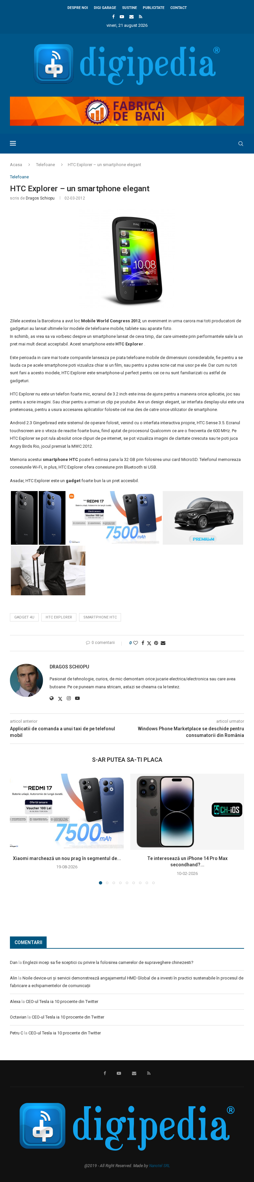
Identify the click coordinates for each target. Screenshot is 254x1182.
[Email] (131, 16)
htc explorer (59, 617)
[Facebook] (113, 16)
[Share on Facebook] (143, 643)
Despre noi (77, 8)
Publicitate (153, 8)
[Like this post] (135, 643)
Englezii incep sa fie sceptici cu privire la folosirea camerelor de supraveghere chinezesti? (108, 962)
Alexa (15, 1001)
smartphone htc (100, 617)
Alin (13, 978)
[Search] (240, 143)
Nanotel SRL (159, 1165)
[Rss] (140, 16)
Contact (178, 8)
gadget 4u (24, 617)
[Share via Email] (163, 643)
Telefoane (45, 164)
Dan (14, 962)
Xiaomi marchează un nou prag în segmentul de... (67, 858)
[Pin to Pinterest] (156, 643)
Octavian (18, 1017)
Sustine (129, 8)
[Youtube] (122, 16)
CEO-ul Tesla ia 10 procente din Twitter (62, 1001)
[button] (18, 829)
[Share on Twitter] (149, 643)
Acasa (16, 164)
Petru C (16, 1032)
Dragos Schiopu (40, 198)
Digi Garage (105, 8)
